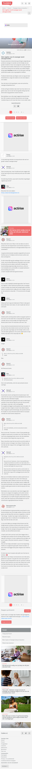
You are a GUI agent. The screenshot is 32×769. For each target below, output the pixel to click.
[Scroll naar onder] (29, 13)
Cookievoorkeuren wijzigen (8, 760)
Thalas (8, 154)
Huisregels (4, 755)
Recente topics (6, 636)
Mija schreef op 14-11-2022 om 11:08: (13, 423)
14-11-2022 (8, 53)
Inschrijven (4, 766)
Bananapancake (11, 505)
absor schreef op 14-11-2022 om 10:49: (13, 353)
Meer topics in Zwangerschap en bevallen (13, 640)
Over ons (3, 751)
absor (8, 279)
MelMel (8, 52)
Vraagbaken (4, 744)
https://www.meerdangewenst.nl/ (10, 192)
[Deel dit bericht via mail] (18, 106)
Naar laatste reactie (21, 117)
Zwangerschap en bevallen (20, 8)
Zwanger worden (5, 688)
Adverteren (4, 747)
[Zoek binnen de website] (22, 3)
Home (4, 8)
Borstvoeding (5, 714)
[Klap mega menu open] (29, 3)
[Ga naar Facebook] (22, 733)
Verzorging (12, 228)
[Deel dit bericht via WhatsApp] (14, 106)
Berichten (3, 749)
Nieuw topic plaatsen (8, 643)
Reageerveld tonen (6, 622)
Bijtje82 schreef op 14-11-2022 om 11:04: (14, 378)
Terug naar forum (7, 633)
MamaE (8, 166)
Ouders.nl (4, 733)
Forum (9, 8)
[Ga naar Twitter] (25, 733)
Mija (7, 186)
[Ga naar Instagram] (29, 733)
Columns (3, 745)
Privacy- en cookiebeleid (7, 758)
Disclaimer (4, 757)
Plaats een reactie (10, 117)
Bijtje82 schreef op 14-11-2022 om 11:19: (14, 456)
